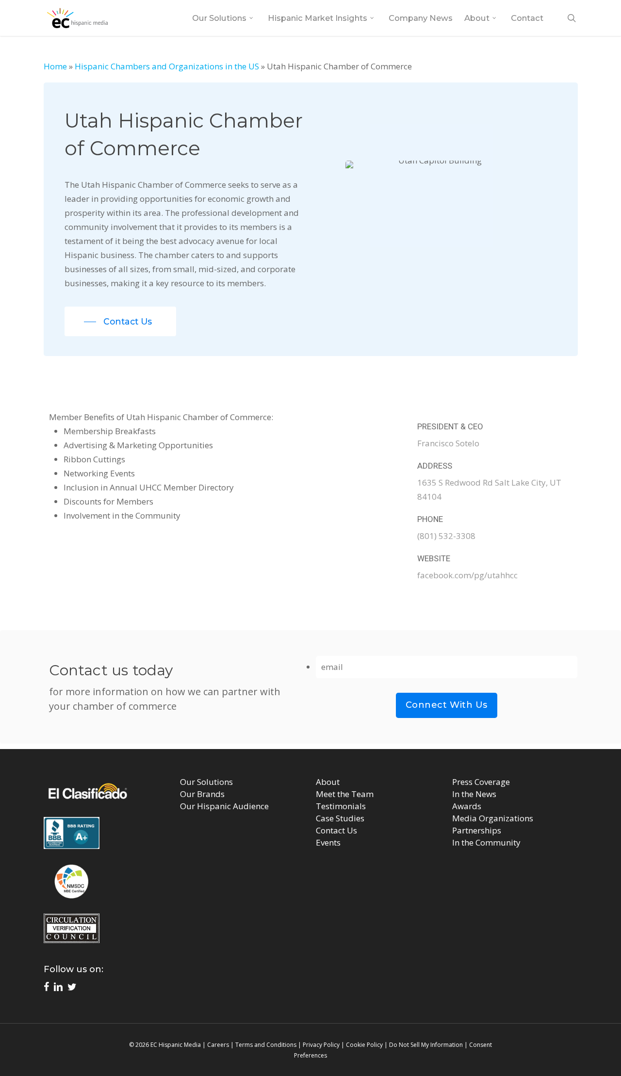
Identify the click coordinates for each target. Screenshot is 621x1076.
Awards (466, 806)
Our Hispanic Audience (224, 806)
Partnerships (476, 830)
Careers (218, 1045)
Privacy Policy (321, 1045)
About (328, 782)
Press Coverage (481, 782)
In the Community (486, 842)
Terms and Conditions (265, 1045)
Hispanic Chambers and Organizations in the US (167, 66)
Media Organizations (492, 818)
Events (328, 842)
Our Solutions (206, 782)
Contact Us (336, 830)
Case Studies (340, 818)
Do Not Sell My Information (426, 1045)
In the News (474, 794)
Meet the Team (345, 794)
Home (55, 66)
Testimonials (341, 806)
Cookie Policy (364, 1045)
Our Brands (202, 794)
